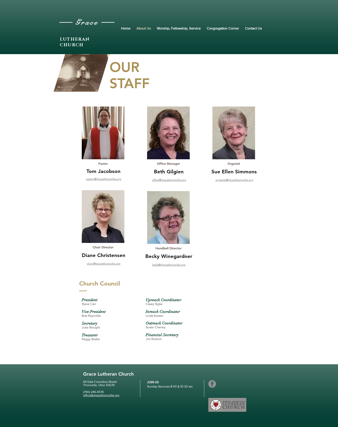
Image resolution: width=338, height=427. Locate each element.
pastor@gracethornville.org (103, 179)
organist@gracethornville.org (234, 180)
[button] (103, 163)
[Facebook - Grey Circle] (212, 384)
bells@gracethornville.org (168, 265)
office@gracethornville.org (169, 180)
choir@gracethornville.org (103, 263)
